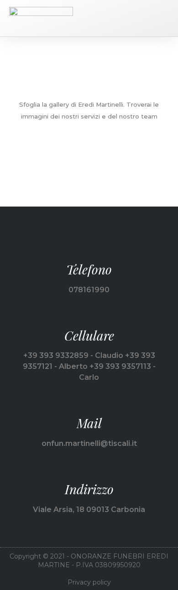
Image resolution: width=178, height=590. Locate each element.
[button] (162, 18)
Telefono (89, 269)
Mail (89, 422)
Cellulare (89, 335)
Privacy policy (89, 582)
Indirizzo (89, 489)
